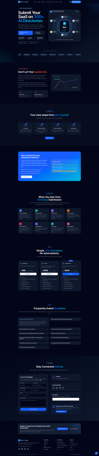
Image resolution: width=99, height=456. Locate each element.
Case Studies (48, 1)
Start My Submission (76, 1)
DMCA (71, 447)
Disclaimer (72, 441)
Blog (53, 1)
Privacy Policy (72, 445)
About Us (60, 1)
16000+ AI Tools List (60, 447)
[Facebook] (63, 388)
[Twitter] (53, 388)
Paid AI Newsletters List (61, 443)
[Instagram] (60, 388)
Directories (43, 1)
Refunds (71, 449)
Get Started (28, 273)
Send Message (34, 409)
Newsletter (46, 449)
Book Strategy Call (74, 428)
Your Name (22, 382)
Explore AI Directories (38, 33)
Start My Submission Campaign (24, 33)
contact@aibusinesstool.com (62, 378)
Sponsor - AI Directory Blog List (62, 445)
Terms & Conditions (74, 443)
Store (58, 449)
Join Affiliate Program (60, 411)
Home (36, 1)
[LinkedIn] (57, 388)
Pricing (39, 1)
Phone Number (23, 387)
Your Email (36, 382)
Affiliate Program (47, 447)
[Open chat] (96, 453)
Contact (56, 1)
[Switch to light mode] (70, 2)
